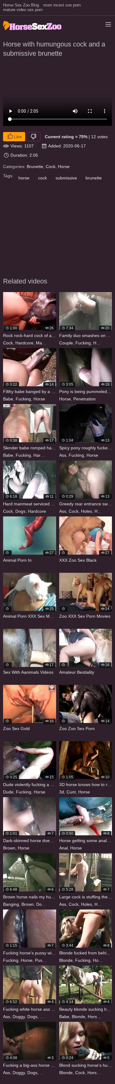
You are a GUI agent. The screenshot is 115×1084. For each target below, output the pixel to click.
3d (61, 791)
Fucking (83, 342)
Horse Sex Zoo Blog (21, 5)
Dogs (20, 511)
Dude (8, 791)
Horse (64, 166)
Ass (62, 455)
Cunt (71, 791)
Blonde (66, 960)
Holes (86, 511)
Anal (63, 847)
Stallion (55, 342)
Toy (52, 960)
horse (23, 177)
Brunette (35, 166)
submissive (66, 177)
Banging (11, 904)
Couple (66, 342)
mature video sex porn (23, 9)
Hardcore (24, 342)
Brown (9, 847)
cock (42, 177)
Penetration (84, 398)
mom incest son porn (62, 5)
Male (40, 342)
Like (18, 136)
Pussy (40, 960)
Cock (51, 166)
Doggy (42, 904)
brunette (94, 177)
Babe (8, 398)
